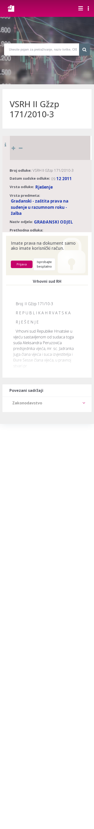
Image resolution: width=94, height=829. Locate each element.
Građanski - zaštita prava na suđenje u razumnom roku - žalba (39, 207)
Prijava (22, 264)
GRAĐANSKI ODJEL (53, 222)
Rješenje (44, 187)
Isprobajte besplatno (44, 264)
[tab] (47, 403)
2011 (67, 178)
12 (58, 178)
